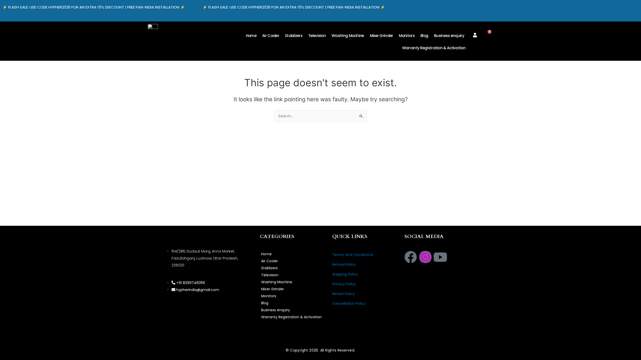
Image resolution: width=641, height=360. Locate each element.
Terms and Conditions (353, 254)
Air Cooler (270, 36)
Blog (424, 36)
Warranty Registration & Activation (433, 48)
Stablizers (293, 36)
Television (317, 36)
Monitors (407, 36)
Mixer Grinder (381, 36)
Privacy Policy (344, 284)
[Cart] (488, 34)
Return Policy (343, 293)
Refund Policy (344, 264)
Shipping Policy (345, 274)
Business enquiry (449, 36)
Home (251, 36)
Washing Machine (348, 36)
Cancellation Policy (349, 303)
